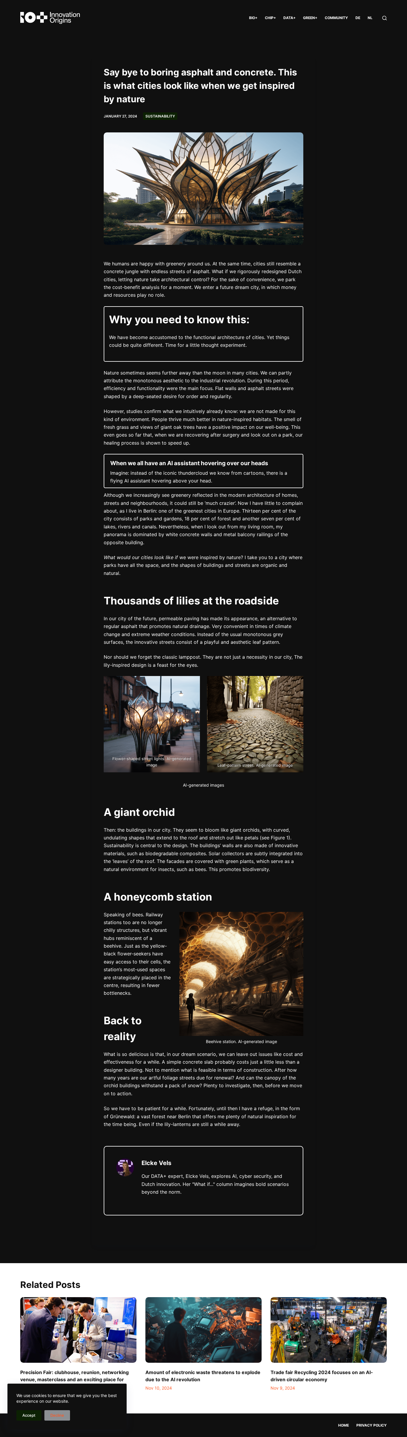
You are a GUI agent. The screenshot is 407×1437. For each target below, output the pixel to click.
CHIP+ (270, 18)
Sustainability (160, 116)
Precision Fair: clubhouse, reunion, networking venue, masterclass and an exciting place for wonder (74, 1379)
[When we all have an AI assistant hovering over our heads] (203, 471)
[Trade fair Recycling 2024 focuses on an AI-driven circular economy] (329, 1329)
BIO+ (253, 18)
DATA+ (289, 18)
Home (343, 1425)
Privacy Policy (371, 1425)
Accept (28, 1415)
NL (370, 18)
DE (357, 18)
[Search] (384, 18)
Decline (57, 1415)
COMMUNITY (336, 18)
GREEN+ (310, 18)
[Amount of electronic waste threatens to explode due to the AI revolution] (203, 1329)
